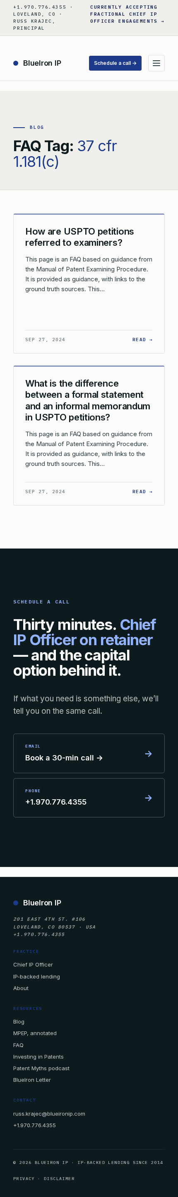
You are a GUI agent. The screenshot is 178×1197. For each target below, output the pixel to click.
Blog (18, 1021)
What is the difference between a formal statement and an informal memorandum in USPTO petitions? (87, 400)
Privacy (24, 1178)
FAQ (18, 1045)
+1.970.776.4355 (34, 1125)
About (21, 988)
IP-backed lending (36, 976)
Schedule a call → (115, 63)
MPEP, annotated (35, 1033)
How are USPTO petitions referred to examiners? (79, 237)
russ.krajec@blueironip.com (49, 1113)
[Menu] (156, 63)
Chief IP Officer (33, 964)
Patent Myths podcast (41, 1068)
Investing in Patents (38, 1056)
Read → (142, 339)
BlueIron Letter (32, 1079)
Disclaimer (59, 1178)
